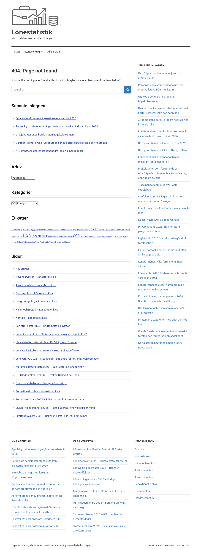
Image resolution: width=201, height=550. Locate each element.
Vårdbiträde (44, 242)
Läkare (127, 230)
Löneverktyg (32, 51)
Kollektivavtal (110, 230)
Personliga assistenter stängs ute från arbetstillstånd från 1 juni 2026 (57, 126)
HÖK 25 (93, 229)
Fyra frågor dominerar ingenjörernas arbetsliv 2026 (46, 118)
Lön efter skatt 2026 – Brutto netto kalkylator (43, 325)
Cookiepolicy (142, 491)
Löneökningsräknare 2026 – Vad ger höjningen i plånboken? (51, 334)
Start (17, 51)
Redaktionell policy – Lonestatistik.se (38, 391)
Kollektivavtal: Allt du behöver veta (158, 219)
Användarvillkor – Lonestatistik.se (36, 276)
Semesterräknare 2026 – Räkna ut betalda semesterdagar (50, 399)
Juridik (101, 230)
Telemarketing (29, 242)
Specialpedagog (108, 236)
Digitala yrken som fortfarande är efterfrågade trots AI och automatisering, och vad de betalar (162, 173)
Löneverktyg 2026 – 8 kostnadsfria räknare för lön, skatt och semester (58, 358)
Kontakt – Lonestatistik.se (31, 317)
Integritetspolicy (144, 498)
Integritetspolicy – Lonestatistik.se (36, 301)
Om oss (139, 449)
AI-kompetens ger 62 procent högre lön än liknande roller (49, 150)
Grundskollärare (52, 230)
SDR (82, 236)
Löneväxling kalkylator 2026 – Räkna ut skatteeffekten (48, 350)
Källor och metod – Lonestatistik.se (37, 309)
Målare (51, 236)
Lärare (13, 236)
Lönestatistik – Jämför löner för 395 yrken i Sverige (46, 342)
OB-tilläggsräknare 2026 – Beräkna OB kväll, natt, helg (48, 375)
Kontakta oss (143, 456)
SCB (76, 236)
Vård (37, 242)
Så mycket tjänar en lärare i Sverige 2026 (162, 143)
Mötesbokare (59, 236)
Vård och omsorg (56, 242)
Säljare (20, 242)
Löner (159, 545)
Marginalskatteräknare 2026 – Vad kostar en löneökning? (50, 366)
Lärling (19, 236)
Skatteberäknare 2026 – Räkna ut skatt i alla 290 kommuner (51, 415)
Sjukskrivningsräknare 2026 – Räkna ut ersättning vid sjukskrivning (55, 407)
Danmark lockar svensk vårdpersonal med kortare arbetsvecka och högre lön (61, 142)
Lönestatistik (32, 32)
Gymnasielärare (66, 230)
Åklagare (66, 242)
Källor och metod (145, 463)
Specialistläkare (94, 236)
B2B (20, 230)
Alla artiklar (54, 51)
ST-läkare (118, 236)
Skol (86, 236)
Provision (69, 236)
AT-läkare (15, 230)
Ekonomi (169, 545)
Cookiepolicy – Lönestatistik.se (34, 293)
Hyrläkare (84, 230)
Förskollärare (40, 230)
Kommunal (120, 230)
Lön (27, 235)
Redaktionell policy (146, 484)
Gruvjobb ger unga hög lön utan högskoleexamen (45, 134)
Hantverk (76, 230)
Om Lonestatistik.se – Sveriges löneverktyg (41, 383)
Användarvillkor (144, 470)
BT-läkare (26, 230)
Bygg (33, 230)
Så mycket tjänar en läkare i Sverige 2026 (162, 150)
